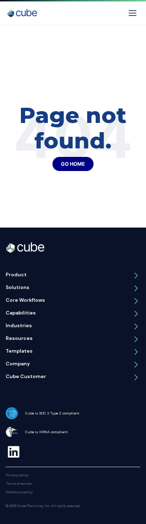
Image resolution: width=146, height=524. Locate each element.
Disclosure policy (19, 491)
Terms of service (19, 483)
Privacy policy (17, 474)
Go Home (73, 164)
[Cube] (22, 13)
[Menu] (132, 13)
